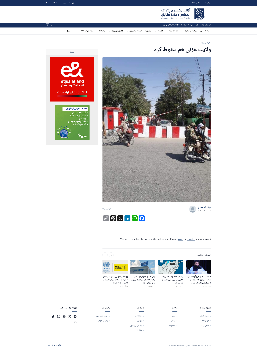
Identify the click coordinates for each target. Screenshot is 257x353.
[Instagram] (58, 316)
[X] (69, 316)
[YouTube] (64, 316)
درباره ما (207, 3)
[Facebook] (75, 316)
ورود (64, 3)
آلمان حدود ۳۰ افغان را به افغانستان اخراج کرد (180, 25)
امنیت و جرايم (206, 43)
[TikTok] (53, 316)
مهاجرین (148, 31)
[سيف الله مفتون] (192, 209)
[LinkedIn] (75, 322)
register (191, 239)
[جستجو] (47, 3)
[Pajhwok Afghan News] (183, 14)
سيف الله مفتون (204, 207)
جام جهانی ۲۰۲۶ (87, 31)
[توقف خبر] (47, 25)
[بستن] (51, 25)
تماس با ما (196, 3)
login (180, 239)
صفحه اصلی (204, 31)
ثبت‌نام (54, 3)
